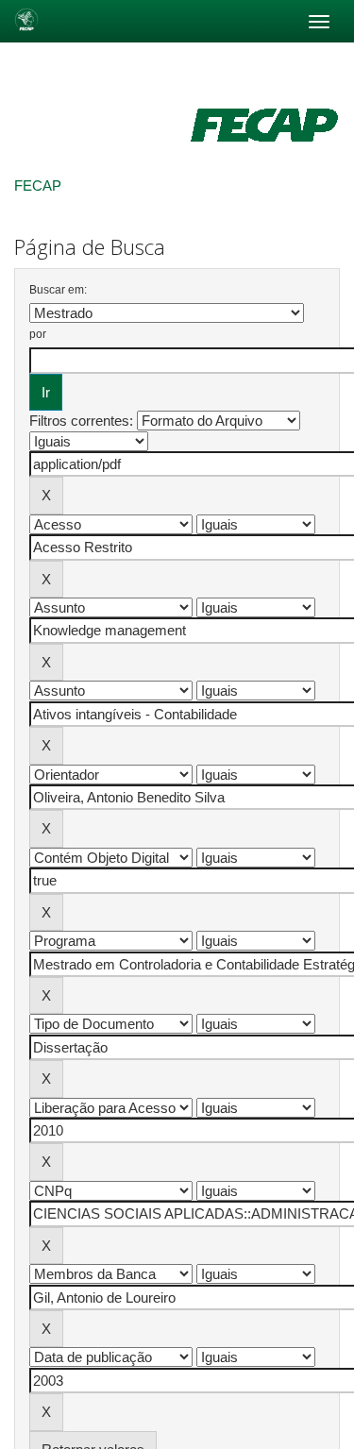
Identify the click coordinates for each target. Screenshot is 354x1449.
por (37, 334)
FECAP (37, 185)
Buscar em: (58, 289)
